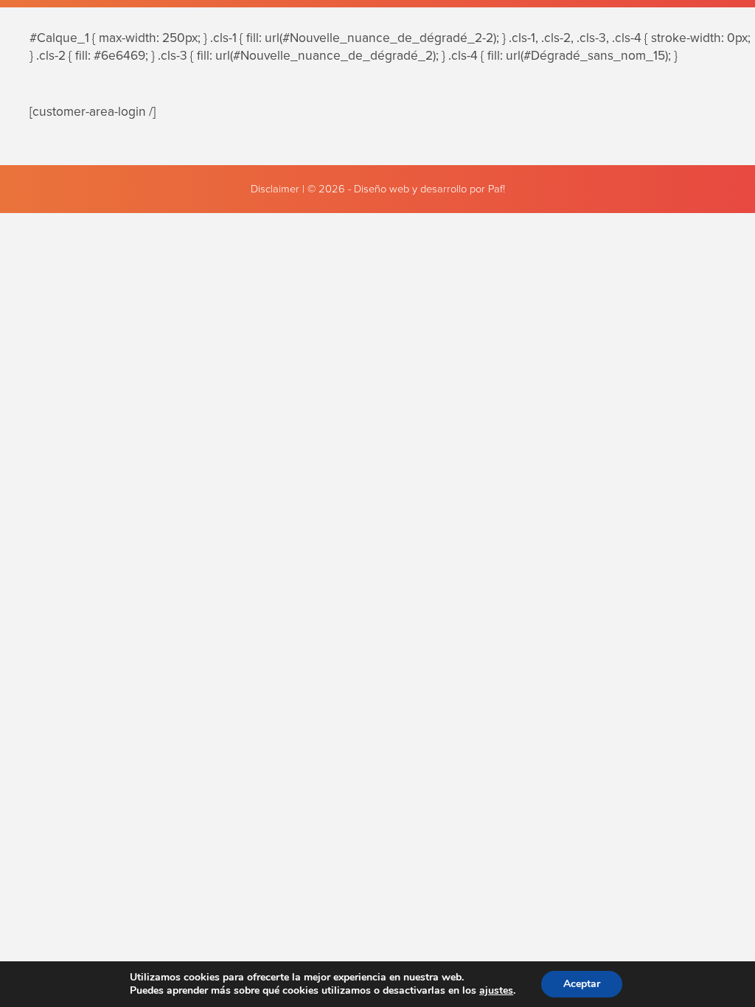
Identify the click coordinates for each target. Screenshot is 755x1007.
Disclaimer (275, 189)
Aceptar (581, 984)
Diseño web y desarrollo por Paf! (429, 189)
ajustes (496, 990)
